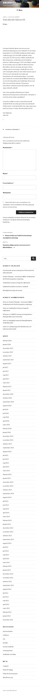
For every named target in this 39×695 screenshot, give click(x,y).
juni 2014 (6, 505)
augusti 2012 (7, 589)
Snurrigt (9, 2)
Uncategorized (7, 650)
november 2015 (8, 440)
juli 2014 (5, 501)
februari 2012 (7, 612)
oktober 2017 (7, 356)
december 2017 (8, 348)
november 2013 (8, 532)
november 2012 (8, 578)
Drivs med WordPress (10, 690)
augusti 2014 (7, 497)
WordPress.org (8, 677)
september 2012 (8, 585)
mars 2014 (6, 516)
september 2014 (8, 493)
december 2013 (8, 528)
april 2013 (6, 558)
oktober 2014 (7, 490)
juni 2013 (6, 551)
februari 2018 (7, 341)
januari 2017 (7, 390)
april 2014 (6, 513)
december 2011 (8, 620)
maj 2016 (6, 417)
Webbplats (7, 193)
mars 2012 (6, 608)
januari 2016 (7, 432)
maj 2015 (6, 463)
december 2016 (8, 394)
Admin (17, 17)
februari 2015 (7, 474)
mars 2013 (6, 562)
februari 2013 (7, 566)
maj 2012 (6, 600)
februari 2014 (7, 520)
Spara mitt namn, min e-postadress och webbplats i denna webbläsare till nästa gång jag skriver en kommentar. (18, 205)
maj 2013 (6, 555)
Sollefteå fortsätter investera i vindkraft (15, 286)
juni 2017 (6, 371)
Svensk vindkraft (12, 129)
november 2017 (8, 352)
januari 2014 (7, 524)
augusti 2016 (7, 406)
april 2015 (6, 467)
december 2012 (8, 574)
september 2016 (8, 402)
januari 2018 (7, 344)
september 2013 (8, 539)
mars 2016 (6, 425)
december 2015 (8, 436)
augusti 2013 (7, 543)
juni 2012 (6, 597)
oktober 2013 (7, 535)
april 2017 (6, 379)
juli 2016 (5, 409)
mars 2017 (6, 383)
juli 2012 (5, 593)
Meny (20, 10)
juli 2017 (5, 367)
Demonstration (8, 631)
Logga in (6, 666)
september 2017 (8, 360)
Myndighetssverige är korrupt (12, 290)
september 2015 (8, 448)
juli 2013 (5, 547)
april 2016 (6, 421)
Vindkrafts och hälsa (9, 654)
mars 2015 (6, 471)
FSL (4, 639)
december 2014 (8, 482)
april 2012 (6, 604)
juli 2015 (5, 455)
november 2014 (8, 486)
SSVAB (5, 643)
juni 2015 (6, 459)
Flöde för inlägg (8, 670)
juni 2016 (6, 413)
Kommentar (7, 147)
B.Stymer (6, 314)
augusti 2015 (7, 451)
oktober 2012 (7, 581)
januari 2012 (7, 616)
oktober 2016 (7, 398)
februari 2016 (7, 428)
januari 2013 (7, 570)
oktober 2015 (7, 444)
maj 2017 (6, 375)
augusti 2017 (7, 363)
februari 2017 (7, 386)
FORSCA (6, 635)
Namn (5, 173)
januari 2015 (7, 478)
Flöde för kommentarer (10, 674)
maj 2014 (6, 509)
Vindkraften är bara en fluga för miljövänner (16, 283)
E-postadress (8, 183)
